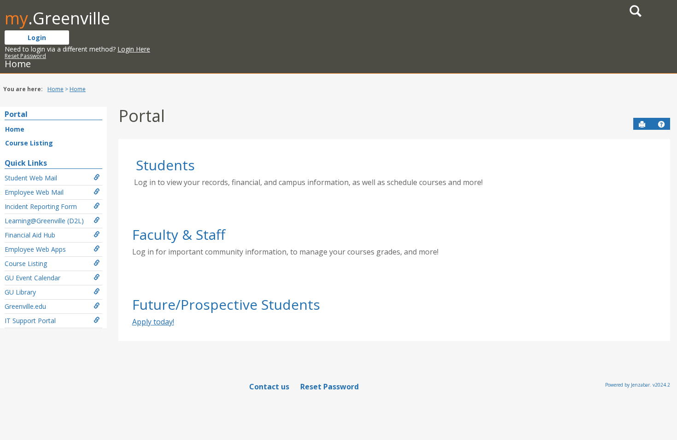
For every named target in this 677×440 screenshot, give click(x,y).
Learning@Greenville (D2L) (44, 220)
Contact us (269, 387)
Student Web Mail (31, 178)
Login (37, 37)
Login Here (133, 49)
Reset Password (25, 56)
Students (165, 165)
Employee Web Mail (34, 192)
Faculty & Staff (178, 234)
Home (55, 89)
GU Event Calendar (32, 277)
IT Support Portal (30, 320)
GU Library (20, 292)
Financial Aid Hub (30, 235)
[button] (661, 124)
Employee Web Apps (35, 249)
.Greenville (57, 18)
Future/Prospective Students (226, 304)
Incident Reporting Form (41, 206)
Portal (16, 114)
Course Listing (29, 143)
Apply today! (153, 322)
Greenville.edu (25, 306)
